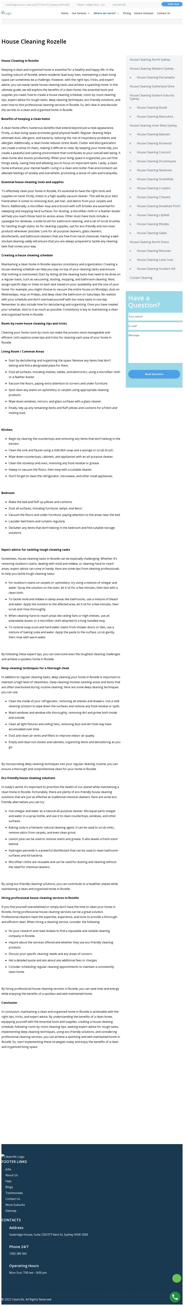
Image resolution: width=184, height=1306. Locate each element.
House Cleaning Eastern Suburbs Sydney (152, 97)
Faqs (8, 1181)
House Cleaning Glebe (152, 233)
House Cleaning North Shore (149, 242)
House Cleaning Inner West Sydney (153, 125)
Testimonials (14, 1193)
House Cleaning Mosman (154, 251)
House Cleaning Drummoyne (156, 161)
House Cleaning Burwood (154, 143)
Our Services (79, 13)
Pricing (127, 13)
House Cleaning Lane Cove (155, 260)
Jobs (8, 1169)
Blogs (9, 1187)
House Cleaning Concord (153, 152)
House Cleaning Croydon (154, 188)
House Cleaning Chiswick (154, 197)
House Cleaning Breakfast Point (158, 206)
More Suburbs (15, 1205)
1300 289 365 (119, 4)
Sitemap (10, 1211)
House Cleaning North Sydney (150, 60)
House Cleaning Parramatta (155, 77)
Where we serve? (105, 13)
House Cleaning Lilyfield (153, 215)
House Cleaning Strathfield (155, 179)
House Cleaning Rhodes (153, 224)
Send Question (154, 374)
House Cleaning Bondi (152, 107)
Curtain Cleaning (141, 278)
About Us (11, 1175)
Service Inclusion (143, 13)
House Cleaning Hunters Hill (156, 269)
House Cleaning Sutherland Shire (152, 86)
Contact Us (163, 13)
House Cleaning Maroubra (155, 116)
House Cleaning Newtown (154, 170)
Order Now (173, 4)
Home (64, 13)
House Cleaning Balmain (153, 134)
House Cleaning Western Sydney (152, 69)
